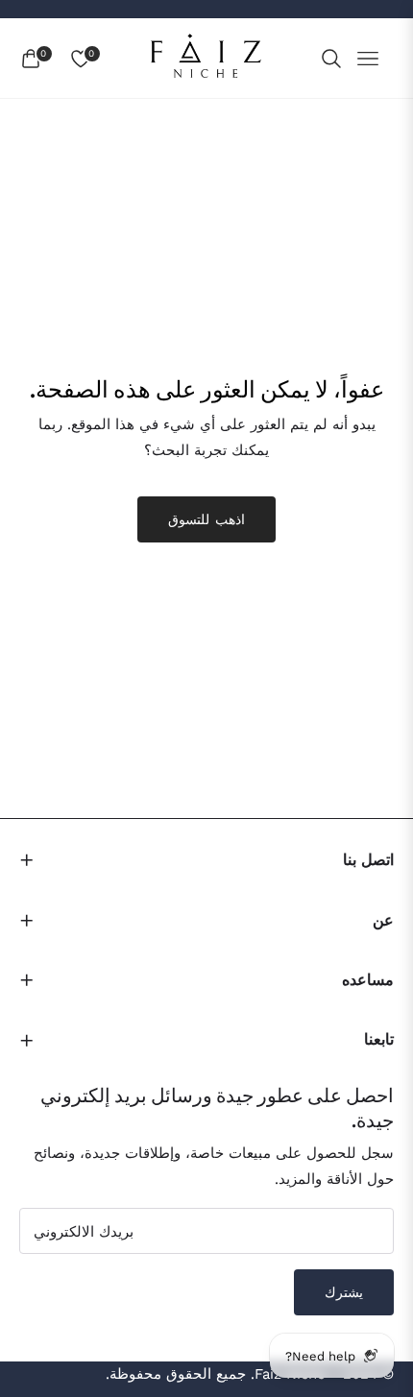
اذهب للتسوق (206, 519)
